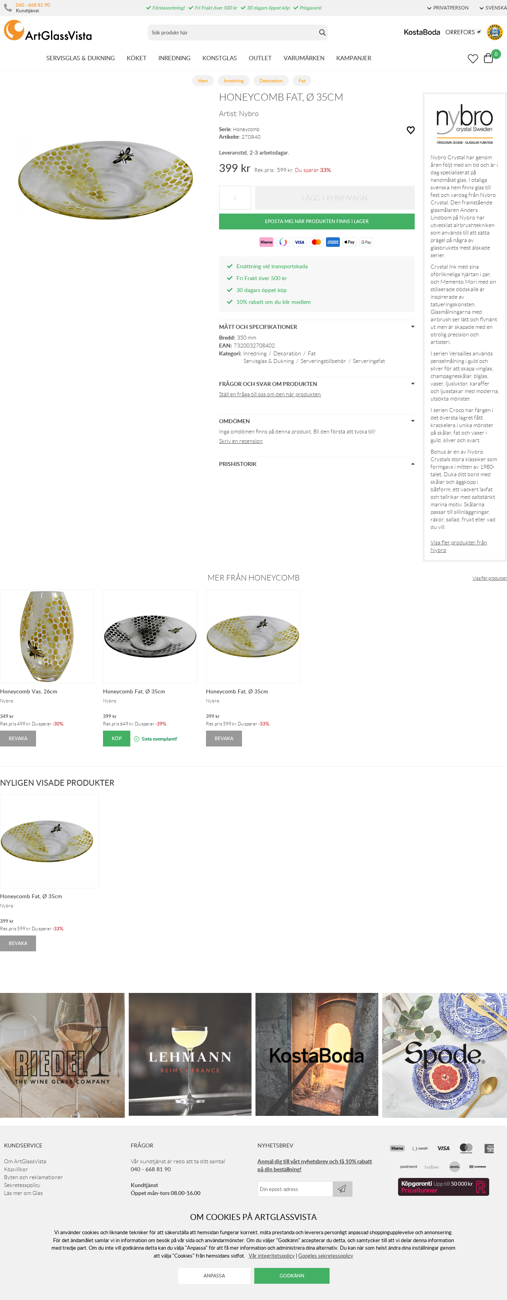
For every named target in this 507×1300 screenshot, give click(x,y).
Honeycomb (246, 129)
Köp (117, 738)
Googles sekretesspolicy (325, 1255)
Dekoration (287, 353)
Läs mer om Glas (23, 1193)
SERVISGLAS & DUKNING (80, 58)
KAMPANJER (353, 58)
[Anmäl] (343, 1189)
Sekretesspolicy (22, 1185)
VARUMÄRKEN (304, 58)
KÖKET (137, 58)
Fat (312, 353)
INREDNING (174, 58)
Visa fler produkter (490, 578)
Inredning (255, 353)
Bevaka (18, 738)
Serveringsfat (369, 361)
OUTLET (260, 58)
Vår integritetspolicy (272, 1255)
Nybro (249, 114)
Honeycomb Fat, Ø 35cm (134, 691)
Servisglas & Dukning (269, 361)
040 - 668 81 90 (33, 5)
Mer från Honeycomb (254, 577)
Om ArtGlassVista (25, 1161)
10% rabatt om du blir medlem (273, 301)
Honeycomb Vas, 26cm (28, 691)
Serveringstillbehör (323, 361)
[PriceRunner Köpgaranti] (443, 1194)
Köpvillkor (16, 1169)
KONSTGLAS (219, 58)
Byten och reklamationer (33, 1177)
